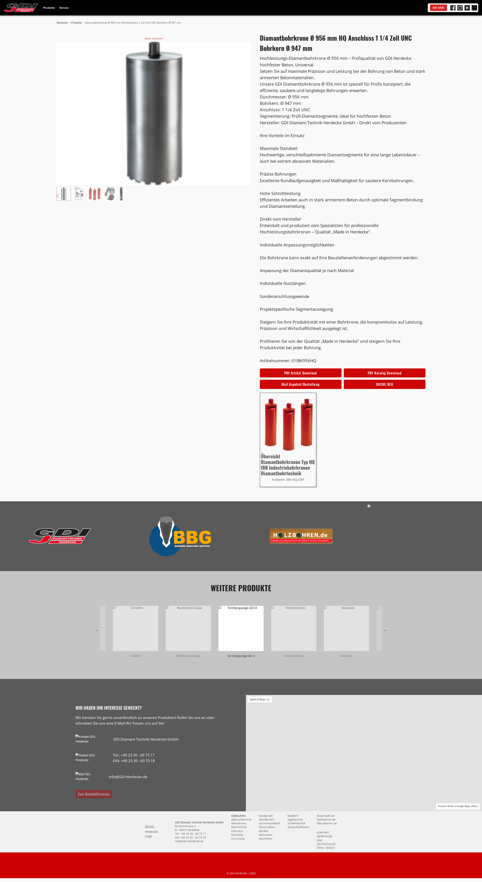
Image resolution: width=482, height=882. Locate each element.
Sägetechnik (295, 819)
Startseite (62, 22)
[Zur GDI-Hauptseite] (21, 8)
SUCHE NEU (384, 384)
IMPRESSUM (324, 836)
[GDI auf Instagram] (460, 8)
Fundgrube (266, 816)
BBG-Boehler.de (327, 823)
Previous (97, 630)
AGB (319, 840)
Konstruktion (267, 827)
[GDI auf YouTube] (467, 8)
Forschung (237, 838)
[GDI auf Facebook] (453, 8)
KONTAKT (323, 832)
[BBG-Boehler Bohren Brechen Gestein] (181, 536)
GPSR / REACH (325, 848)
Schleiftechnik (296, 823)
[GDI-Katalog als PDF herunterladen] (474, 8)
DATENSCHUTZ (326, 844)
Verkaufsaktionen (298, 827)
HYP (159, 760)
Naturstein (265, 835)
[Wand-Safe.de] (422, 536)
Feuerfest (237, 835)
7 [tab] (252, 666)
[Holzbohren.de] (301, 536)
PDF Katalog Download (385, 372)
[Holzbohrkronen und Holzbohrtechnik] (301, 536)
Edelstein (237, 831)
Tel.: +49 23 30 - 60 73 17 (134, 755)
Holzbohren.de (326, 819)
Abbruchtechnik (241, 819)
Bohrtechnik (238, 827)
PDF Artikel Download (300, 372)
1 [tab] (218, 666)
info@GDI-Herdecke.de (128, 776)
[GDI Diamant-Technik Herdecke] (60, 536)
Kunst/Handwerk (269, 823)
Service (64, 7)
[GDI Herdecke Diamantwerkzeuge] (60, 536)
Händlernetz (267, 819)
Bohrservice (238, 823)
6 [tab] (247, 666)
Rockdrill (293, 816)
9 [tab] (263, 666)
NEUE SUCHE (438, 7)
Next (385, 630)
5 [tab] (241, 666)
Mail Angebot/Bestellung (301, 384)
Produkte (49, 7)
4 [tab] (235, 666)
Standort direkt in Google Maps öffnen (458, 806)
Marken (263, 831)
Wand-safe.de (325, 816)
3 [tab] (230, 666)
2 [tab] (224, 666)
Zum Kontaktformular (94, 794)
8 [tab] (258, 666)
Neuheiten (265, 838)
